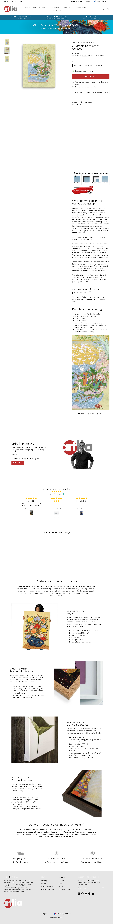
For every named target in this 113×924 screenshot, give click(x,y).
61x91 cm (99, 65)
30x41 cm (77, 65)
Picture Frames (54, 7)
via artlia (18, 463)
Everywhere (97, 183)
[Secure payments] (56, 853)
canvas (105, 183)
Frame (86, 183)
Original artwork (9, 886)
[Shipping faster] (21, 853)
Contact (61, 881)
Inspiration (56, 10)
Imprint (61, 886)
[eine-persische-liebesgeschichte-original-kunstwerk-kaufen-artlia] (90, 190)
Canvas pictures (39, 7)
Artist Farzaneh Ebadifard (83, 43)
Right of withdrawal (47, 886)
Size (73, 62)
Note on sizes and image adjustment (91, 92)
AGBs (60, 883)
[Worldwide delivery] (92, 853)
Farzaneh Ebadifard (88, 316)
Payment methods (47, 889)
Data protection (64, 889)
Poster (26, 7)
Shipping (85, 56)
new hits (67, 7)
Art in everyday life (81, 7)
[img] (56, 492)
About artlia (19, 1)
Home (74, 40)
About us (62, 878)
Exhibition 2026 (9, 1)
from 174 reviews (55, 494)
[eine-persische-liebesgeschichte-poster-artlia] (77, 178)
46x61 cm (88, 65)
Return (43, 884)
